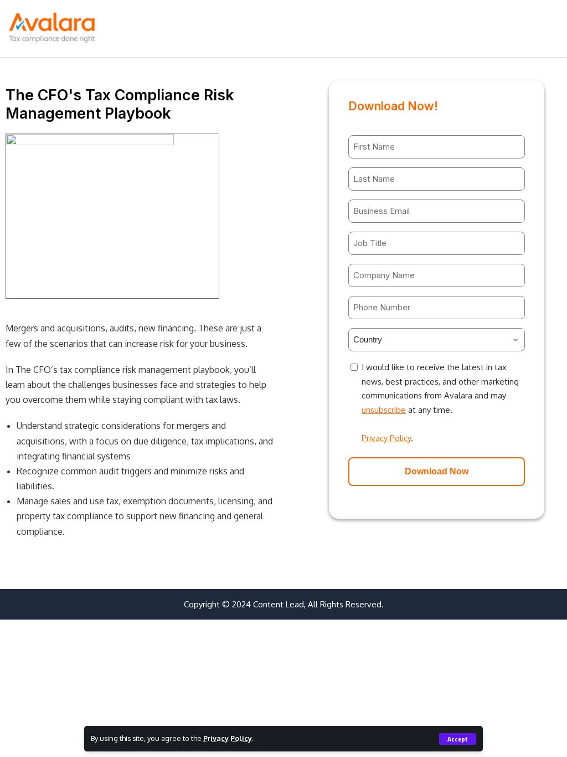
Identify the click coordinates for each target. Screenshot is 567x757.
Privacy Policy (227, 738)
